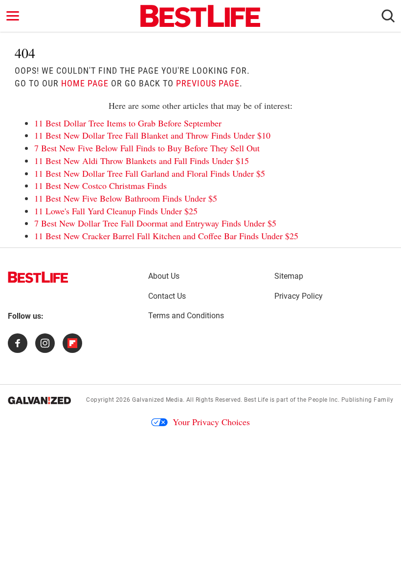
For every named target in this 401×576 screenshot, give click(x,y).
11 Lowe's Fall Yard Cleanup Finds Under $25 (116, 211)
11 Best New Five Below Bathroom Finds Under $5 (125, 198)
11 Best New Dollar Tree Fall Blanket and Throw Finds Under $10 (152, 135)
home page (85, 83)
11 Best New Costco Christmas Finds (100, 185)
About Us (163, 276)
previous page (208, 83)
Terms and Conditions (186, 315)
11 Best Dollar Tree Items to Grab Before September (128, 123)
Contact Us (167, 296)
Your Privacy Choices (211, 422)
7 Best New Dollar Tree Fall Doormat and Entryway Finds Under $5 (155, 223)
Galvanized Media (157, 399)
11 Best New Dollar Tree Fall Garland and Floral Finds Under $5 (149, 173)
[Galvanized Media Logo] (39, 400)
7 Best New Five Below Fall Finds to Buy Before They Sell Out (147, 148)
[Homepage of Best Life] (38, 277)
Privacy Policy (298, 296)
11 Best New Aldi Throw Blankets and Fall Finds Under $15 (141, 160)
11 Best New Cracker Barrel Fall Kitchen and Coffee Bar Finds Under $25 (166, 236)
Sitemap (288, 276)
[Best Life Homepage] (200, 16)
